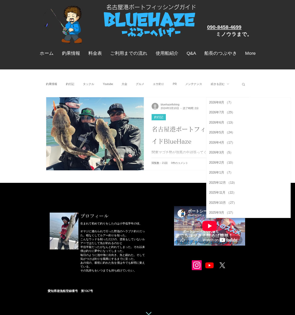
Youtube (108, 84)
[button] (243, 84)
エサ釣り (158, 84)
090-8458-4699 (224, 27)
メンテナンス (193, 84)
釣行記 (70, 84)
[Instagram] (197, 265)
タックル (88, 84)
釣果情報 (51, 84)
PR (175, 84)
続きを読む (218, 84)
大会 (124, 84)
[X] (222, 265)
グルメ (140, 84)
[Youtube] (209, 265)
